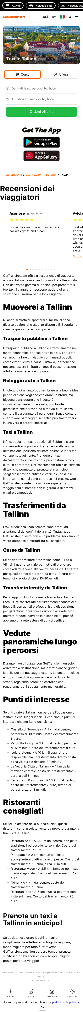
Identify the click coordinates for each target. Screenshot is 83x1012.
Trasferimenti (12, 174)
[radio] (11, 220)
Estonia (51, 174)
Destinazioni (34, 174)
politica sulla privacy (65, 1002)
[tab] (10, 993)
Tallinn (65, 174)
